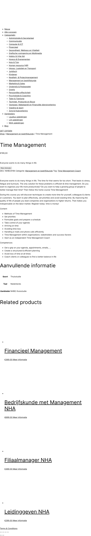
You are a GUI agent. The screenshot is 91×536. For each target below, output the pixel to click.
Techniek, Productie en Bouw (22, 102)
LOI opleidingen (16, 120)
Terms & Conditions (8, 528)
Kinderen (13, 74)
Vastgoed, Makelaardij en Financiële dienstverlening (32, 105)
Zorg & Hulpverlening (18, 111)
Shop (2, 134)
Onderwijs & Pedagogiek (20, 86)
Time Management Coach (69, 171)
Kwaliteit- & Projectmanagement (23, 77)
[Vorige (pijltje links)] (1, 535)
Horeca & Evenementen (19, 59)
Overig (12, 89)
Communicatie (15, 41)
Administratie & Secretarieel (21, 38)
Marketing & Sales (17, 83)
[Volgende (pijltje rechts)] (3, 535)
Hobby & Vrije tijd (17, 56)
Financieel (13, 47)
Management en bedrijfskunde (22, 80)
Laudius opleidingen (18, 117)
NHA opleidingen (16, 123)
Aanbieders (9, 114)
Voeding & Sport (16, 108)
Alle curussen (10, 32)
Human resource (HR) (18, 65)
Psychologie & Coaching (20, 95)
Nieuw (7, 29)
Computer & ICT (16, 44)
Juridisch (13, 71)
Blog (6, 126)
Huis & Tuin (14, 62)
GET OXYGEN (6, 131)
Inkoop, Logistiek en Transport (22, 68)
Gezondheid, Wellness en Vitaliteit (24, 50)
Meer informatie (6, 168)
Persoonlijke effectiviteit (19, 92)
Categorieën (9, 35)
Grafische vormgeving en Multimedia (25, 53)
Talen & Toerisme (16, 98)
